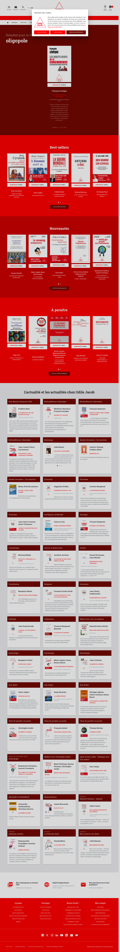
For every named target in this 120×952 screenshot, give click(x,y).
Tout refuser (58, 32)
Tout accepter (41, 32)
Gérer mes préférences (76, 32)
